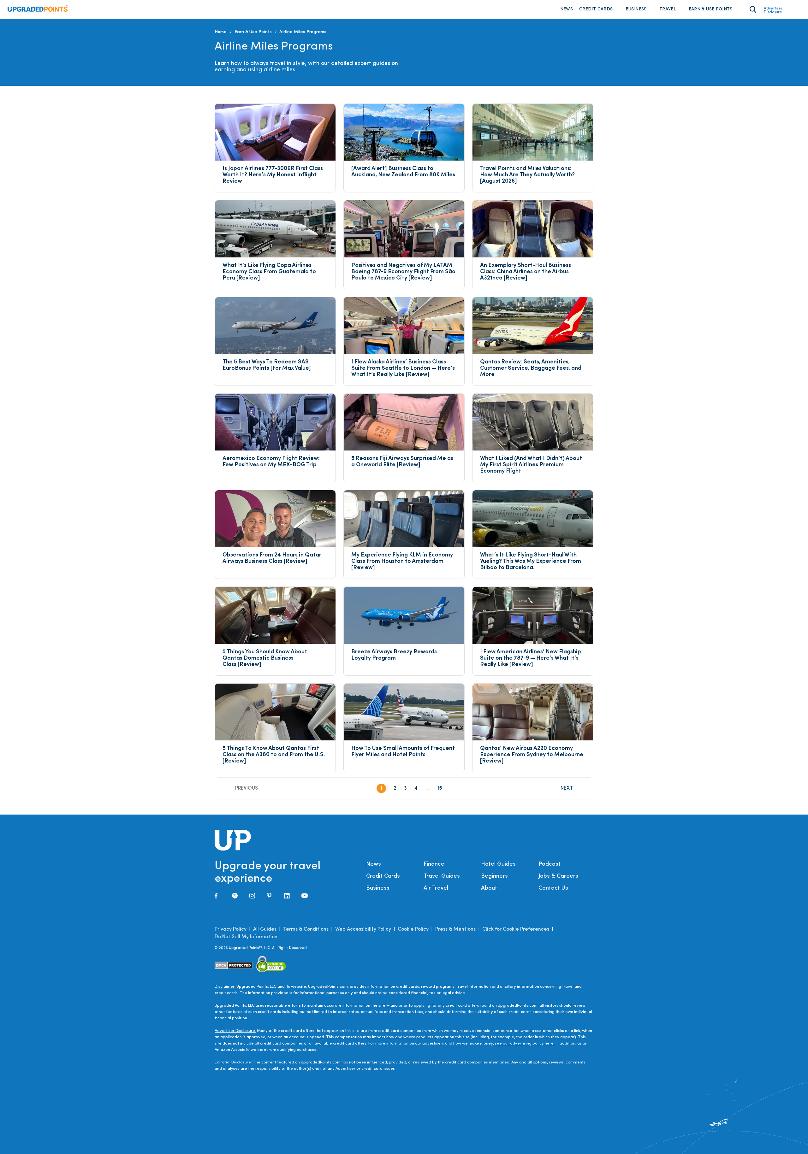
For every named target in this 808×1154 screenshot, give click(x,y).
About (489, 888)
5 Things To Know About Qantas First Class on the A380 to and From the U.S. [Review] (274, 755)
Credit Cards (596, 9)
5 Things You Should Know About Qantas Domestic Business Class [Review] (265, 658)
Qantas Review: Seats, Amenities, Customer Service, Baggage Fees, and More (531, 368)
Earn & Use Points (711, 9)
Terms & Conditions (306, 929)
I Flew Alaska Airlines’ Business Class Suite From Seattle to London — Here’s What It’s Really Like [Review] (403, 368)
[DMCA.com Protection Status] (234, 965)
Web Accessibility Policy (363, 929)
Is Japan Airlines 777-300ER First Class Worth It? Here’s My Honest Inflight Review (273, 175)
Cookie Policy (413, 929)
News (566, 9)
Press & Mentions (455, 929)
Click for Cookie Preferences (515, 929)
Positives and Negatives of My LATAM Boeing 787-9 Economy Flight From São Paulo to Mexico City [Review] (404, 272)
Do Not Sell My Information (246, 936)
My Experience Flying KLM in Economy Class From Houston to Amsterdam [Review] (402, 561)
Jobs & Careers (558, 876)
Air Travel (436, 888)
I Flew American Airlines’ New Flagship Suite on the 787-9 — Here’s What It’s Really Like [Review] (531, 658)
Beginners (494, 876)
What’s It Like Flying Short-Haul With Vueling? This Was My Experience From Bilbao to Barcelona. (531, 561)
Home (221, 32)
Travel (667, 9)
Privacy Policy (231, 929)
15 (439, 788)
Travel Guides (442, 876)
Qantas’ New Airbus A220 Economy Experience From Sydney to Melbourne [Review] (532, 755)
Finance (434, 864)
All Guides (264, 929)
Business (636, 9)
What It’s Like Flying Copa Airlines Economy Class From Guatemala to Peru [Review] (270, 272)
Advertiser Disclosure (773, 10)
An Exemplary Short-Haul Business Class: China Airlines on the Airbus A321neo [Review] (526, 272)
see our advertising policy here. (525, 1043)
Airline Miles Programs (302, 32)
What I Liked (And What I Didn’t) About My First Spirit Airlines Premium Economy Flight (531, 465)
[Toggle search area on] (753, 9)
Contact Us (553, 888)
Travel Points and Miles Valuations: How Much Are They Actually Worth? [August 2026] (528, 175)
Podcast (549, 864)
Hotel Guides (498, 864)
